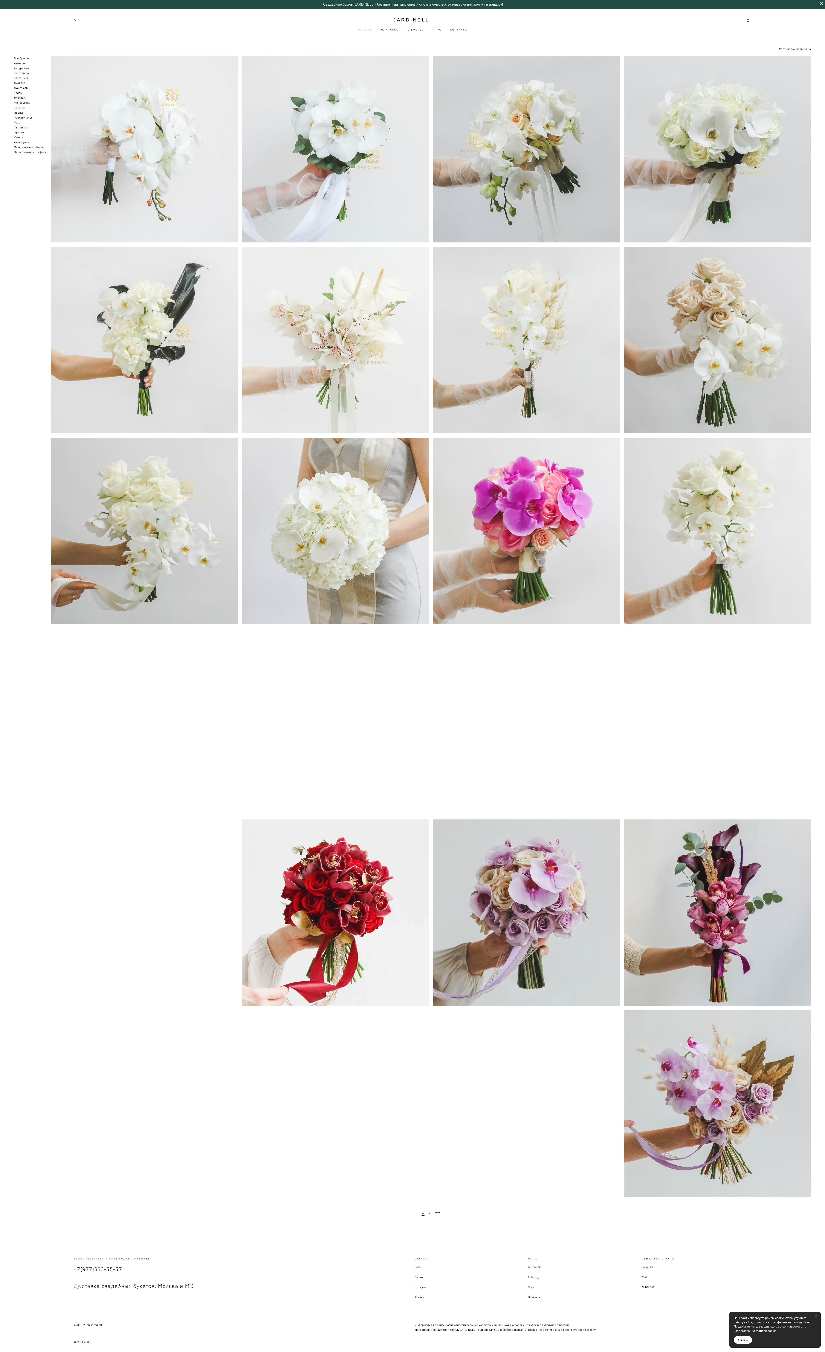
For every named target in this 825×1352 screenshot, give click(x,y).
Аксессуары (22, 142)
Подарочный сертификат (31, 152)
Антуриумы (21, 68)
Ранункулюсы (23, 117)
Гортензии (21, 78)
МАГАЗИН (365, 30)
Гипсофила (21, 73)
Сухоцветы (21, 127)
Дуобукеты (21, 88)
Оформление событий (29, 147)
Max (645, 1276)
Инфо (532, 1287)
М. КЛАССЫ (390, 30)
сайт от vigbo (82, 1342)
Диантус (19, 83)
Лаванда (19, 97)
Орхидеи (20, 107)
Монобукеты (22, 102)
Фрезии (19, 132)
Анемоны (20, 63)
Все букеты (21, 58)
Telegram (647, 1266)
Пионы (18, 112)
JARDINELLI (412, 20)
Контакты (534, 1297)
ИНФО (437, 30)
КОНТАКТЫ (458, 30)
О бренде (534, 1277)
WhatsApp (648, 1286)
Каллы (18, 92)
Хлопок (19, 137)
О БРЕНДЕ (416, 30)
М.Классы (534, 1266)
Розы (17, 122)
